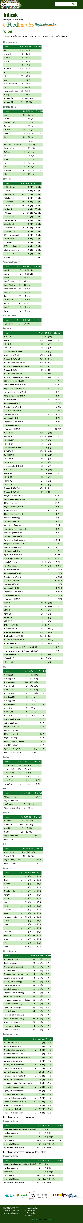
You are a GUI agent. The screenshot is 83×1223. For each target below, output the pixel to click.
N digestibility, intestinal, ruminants (13, 507)
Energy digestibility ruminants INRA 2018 (15, 385)
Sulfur (5, 141)
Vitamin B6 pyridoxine (10, 289)
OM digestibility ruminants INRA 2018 (14, 381)
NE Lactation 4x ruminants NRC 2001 (13, 636)
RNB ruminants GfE (9, 662)
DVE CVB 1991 (7, 610)
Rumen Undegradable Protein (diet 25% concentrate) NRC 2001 (21, 647)
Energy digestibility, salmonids (12, 859)
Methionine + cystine (9, 891)
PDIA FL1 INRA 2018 (9, 440)
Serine (5, 943)
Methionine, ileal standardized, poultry (14, 1050)
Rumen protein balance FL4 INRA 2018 (14, 466)
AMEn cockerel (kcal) (9, 765)
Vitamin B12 (7, 292)
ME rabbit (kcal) (8, 824)
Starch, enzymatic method (11, 91)
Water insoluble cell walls (10, 83)
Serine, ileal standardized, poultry (13, 1109)
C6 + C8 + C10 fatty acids (10, 187)
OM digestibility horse (10, 797)
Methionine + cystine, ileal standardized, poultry (17, 1057)
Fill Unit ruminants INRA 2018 (11, 355)
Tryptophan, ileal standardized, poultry (14, 1061)
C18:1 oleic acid (8, 209)
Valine (5, 902)
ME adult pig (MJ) (8, 712)
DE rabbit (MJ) (7, 828)
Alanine (6, 928)
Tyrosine (6, 913)
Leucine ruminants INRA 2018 (11, 418)
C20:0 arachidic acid (9, 224)
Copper (6, 159)
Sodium (6, 133)
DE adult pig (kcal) (9, 686)
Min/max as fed (35, 36)
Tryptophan (7, 895)
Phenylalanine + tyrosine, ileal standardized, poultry (18, 1083)
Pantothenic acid (8, 300)
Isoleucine (6, 898)
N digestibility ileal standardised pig (14, 741)
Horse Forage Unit (9, 804)
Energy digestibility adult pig (12, 723)
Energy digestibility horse (11, 800)
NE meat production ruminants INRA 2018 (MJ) (16, 377)
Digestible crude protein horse (12, 808)
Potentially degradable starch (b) (13, 536)
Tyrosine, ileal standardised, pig (12, 996)
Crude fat (6, 61)
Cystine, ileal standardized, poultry (13, 1053)
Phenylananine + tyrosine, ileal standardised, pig (17, 1000)
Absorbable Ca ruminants (10, 566)
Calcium (6, 115)
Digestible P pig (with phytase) (12, 752)
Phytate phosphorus (9, 122)
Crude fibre (7, 57)
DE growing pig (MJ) (9, 697)
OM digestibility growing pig (11, 726)
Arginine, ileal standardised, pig (12, 1007)
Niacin (5, 296)
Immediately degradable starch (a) (13, 532)
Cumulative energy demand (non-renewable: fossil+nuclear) (20, 1129)
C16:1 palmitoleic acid (9, 202)
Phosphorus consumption (11, 1133)
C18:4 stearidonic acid (10, 220)
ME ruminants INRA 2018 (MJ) (11, 370)
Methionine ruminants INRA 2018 (12, 407)
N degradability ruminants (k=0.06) (13, 514)
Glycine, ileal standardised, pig (12, 1022)
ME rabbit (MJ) (7, 832)
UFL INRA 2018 (7, 337)
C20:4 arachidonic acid (10, 231)
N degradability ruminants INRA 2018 (14, 388)
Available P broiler (9, 784)
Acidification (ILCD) (9, 1140)
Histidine (6, 920)
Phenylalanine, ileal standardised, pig (14, 993)
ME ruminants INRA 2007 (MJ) (11, 492)
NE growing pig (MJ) (9, 704)
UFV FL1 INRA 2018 (8, 436)
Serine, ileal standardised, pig (12, 1026)
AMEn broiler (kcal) (9, 769)
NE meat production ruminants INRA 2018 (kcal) (16, 366)
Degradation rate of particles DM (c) (13, 555)
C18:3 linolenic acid (9, 216)
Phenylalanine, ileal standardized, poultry (15, 1076)
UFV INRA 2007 (8, 473)
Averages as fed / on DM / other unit (16, 36)
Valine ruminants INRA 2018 (11, 414)
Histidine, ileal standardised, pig (13, 1004)
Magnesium (7, 126)
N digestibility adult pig (10, 737)
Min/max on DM (48, 36)
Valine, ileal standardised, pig (12, 985)
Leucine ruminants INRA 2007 (11, 588)
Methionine (7, 883)
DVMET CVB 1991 (8, 621)
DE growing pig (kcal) (9, 675)
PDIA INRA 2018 (8, 344)
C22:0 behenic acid (9, 239)
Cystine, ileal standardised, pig (12, 970)
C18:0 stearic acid (8, 205)
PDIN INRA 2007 (8, 481)
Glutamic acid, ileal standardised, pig (14, 1018)
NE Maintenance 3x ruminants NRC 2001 (14, 640)
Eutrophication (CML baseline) (12, 1144)
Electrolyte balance (9, 148)
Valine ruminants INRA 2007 (11, 584)
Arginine (6, 924)
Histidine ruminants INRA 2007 (12, 595)
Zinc (5, 155)
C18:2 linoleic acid (8, 213)
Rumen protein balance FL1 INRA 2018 (14, 447)
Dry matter (7, 50)
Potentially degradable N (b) (11, 521)
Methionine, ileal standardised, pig (13, 967)
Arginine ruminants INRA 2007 (12, 599)
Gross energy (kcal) (9, 98)
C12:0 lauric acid (8, 191)
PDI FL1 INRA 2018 (8, 444)
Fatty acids (7, 257)
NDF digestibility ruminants (11, 510)
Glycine (6, 939)
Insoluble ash (7, 69)
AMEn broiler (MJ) (8, 776)
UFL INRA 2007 (8, 470)
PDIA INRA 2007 (8, 477)
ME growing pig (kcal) (9, 678)
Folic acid (6, 303)
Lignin (5, 80)
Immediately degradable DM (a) (12, 547)
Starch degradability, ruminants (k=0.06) (15, 529)
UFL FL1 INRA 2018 (8, 433)
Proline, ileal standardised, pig (12, 1029)
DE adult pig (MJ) (8, 708)
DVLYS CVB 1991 (8, 617)
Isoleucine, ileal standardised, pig (13, 981)
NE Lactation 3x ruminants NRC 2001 (13, 632)
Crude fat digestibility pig (11, 745)
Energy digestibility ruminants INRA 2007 (15, 499)
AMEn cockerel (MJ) (9, 773)
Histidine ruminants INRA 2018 (12, 425)
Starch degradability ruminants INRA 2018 (15, 392)
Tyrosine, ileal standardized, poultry (13, 1079)
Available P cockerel (9, 780)
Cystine (6, 887)
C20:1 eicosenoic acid (9, 227)
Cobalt (5, 167)
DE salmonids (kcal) (9, 852)
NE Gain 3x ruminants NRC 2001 (12, 643)
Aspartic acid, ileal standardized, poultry (15, 1098)
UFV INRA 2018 (8, 340)
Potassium (7, 130)
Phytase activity (8, 324)
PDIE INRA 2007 (8, 484)
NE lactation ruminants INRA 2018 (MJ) (14, 373)
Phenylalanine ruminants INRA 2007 (13, 592)
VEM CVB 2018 (7, 603)
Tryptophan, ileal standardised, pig (13, 978)
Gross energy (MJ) (9, 102)
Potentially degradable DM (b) (12, 551)
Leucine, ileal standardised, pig (12, 989)
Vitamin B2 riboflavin (9, 285)
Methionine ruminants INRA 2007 (13, 577)
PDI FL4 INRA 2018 (9, 462)
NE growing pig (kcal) (9, 682)
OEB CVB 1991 (7, 614)
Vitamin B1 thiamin (9, 281)
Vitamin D (6, 274)
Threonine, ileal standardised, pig (13, 963)
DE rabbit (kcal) (8, 821)
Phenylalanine (7, 909)
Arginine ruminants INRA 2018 (12, 429)
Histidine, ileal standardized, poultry (14, 1087)
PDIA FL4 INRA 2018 (9, 459)
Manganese (7, 152)
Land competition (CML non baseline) (14, 1148)
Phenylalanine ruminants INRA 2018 (13, 422)
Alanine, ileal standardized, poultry (13, 1094)
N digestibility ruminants (10, 503)
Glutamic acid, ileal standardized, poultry (15, 1102)
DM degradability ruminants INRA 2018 (14, 396)
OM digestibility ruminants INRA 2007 (14, 495)
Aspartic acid (7, 932)
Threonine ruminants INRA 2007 (12, 573)
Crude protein (7, 54)
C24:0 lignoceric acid (9, 253)
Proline (6, 946)
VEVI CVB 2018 (7, 606)
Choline (6, 311)
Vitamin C (6, 307)
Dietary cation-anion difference (12, 144)
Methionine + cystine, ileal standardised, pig (16, 974)
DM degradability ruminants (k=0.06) (14, 543)
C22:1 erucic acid (8, 242)
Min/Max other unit (61, 36)
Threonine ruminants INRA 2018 (12, 403)
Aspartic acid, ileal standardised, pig (14, 1015)
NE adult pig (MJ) (8, 715)
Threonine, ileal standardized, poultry (14, 1046)
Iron (5, 163)
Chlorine (6, 137)
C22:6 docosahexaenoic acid (11, 250)
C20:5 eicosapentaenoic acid (11, 235)
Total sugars (7, 94)
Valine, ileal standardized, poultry (13, 1068)
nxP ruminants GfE (9, 658)
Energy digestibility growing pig (12, 719)
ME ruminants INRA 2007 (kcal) (12, 488)
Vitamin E (6, 277)
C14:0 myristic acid (9, 194)
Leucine (6, 906)
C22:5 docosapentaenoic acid (12, 246)
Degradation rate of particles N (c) (13, 525)
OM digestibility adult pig (11, 730)
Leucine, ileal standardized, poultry (13, 1072)
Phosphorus (7, 119)
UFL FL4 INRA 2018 (9, 451)
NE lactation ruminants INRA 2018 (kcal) (14, 362)
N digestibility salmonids (11, 863)
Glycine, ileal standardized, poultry (13, 1105)
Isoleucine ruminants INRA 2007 (12, 580)
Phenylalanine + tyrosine (10, 917)
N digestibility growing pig (11, 734)
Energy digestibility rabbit (11, 835)
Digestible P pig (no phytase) (12, 749)
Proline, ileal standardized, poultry (13, 1113)
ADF (5, 76)
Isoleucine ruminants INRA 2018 (12, 410)
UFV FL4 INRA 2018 (9, 455)
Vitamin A (6, 270)
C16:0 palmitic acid (9, 198)
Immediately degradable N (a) (12, 518)
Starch (5, 87)
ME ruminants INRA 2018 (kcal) (12, 359)
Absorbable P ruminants (10, 562)
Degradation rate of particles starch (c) (14, 540)
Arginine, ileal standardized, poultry (13, 1090)
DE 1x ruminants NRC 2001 (11, 629)
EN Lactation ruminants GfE (11, 654)
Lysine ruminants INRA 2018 (11, 399)
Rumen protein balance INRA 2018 (13, 351)
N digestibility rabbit (9, 839)
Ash (5, 65)
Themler (49, 1219)
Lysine (5, 876)
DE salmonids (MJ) (9, 856)
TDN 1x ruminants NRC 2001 (11, 625)
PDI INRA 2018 (7, 348)
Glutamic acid (7, 935)
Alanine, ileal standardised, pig (12, 1011)
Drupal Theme (34, 1219)
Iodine (5, 174)
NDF (5, 72)
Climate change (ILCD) (9, 1136)
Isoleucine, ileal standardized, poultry (14, 1065)
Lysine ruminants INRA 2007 (11, 569)
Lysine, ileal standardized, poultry (13, 1042)
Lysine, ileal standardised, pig (12, 959)
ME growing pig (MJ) (9, 701)
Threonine (6, 880)
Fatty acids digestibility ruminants (13, 558)
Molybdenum (7, 170)
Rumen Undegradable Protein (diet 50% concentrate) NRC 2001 (21, 651)
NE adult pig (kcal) (9, 693)
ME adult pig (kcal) (9, 689)
